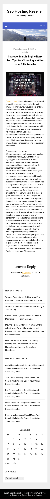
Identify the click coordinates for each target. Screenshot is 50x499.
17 (25, 449)
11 (31, 444)
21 (8, 454)
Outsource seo (12, 101)
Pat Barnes (10, 390)
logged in (26, 272)
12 (36, 444)
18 (31, 449)
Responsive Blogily (19, 495)
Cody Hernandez (12, 365)
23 (19, 454)
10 (25, 444)
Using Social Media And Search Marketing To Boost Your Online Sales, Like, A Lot (24, 368)
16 (19, 449)
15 (14, 449)
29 (14, 459)
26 (36, 454)
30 (19, 459)
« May (7, 463)
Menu (42, 25)
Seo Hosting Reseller (25, 11)
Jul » (14, 463)
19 (36, 449)
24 (25, 454)
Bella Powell (10, 415)
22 (14, 454)
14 (8, 449)
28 (8, 459)
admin (25, 52)
